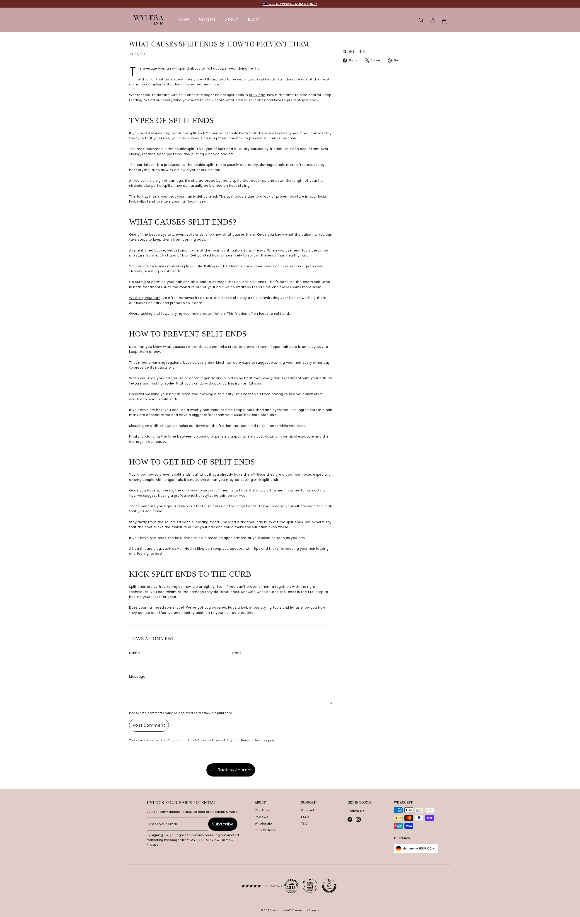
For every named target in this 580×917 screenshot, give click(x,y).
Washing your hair (144, 297)
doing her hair (250, 68)
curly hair (257, 95)
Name (134, 652)
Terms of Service (253, 740)
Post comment (149, 725)
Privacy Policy (222, 740)
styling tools (271, 607)
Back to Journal (235, 770)
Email (237, 652)
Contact (307, 810)
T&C (304, 823)
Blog (253, 19)
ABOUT (232, 19)
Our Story (262, 810)
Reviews (261, 817)
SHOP (184, 19)
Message (137, 676)
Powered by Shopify (305, 910)
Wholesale (263, 823)
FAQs (305, 817)
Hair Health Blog (190, 548)
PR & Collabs (265, 830)
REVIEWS (207, 19)
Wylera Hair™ (282, 910)
